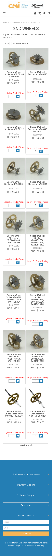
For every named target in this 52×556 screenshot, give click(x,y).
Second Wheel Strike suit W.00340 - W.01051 (37, 129)
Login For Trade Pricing (14, 93)
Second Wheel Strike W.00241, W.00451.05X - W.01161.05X (14, 298)
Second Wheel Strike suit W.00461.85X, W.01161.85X (37, 358)
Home (5, 22)
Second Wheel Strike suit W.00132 (14, 128)
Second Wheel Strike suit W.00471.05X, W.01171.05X (14, 358)
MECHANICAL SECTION (18, 22)
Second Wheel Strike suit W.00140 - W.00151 (14, 74)
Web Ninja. (41, 546)
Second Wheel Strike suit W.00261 (14, 183)
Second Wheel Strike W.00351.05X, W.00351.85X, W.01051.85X (37, 240)
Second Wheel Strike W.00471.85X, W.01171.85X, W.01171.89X (37, 299)
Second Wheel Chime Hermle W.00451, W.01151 (37, 414)
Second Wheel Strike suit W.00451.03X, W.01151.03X (14, 239)
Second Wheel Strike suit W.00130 (37, 73)
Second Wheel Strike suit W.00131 (37, 183)
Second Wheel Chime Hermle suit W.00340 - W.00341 (14, 414)
